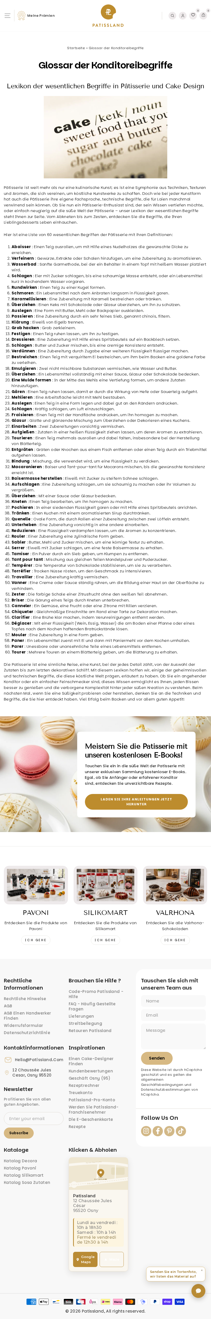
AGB (8, 1006)
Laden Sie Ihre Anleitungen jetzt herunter (136, 801)
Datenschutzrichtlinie (27, 1032)
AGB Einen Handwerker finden (27, 1015)
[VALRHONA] (175, 885)
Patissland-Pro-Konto (92, 1100)
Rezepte (77, 1126)
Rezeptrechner (84, 1085)
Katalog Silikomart (24, 1175)
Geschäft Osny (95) (90, 1078)
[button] (175, 1274)
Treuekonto (81, 1092)
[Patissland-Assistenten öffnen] (198, 1291)
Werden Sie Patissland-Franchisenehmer (94, 1109)
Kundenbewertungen (91, 1071)
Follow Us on (159, 1118)
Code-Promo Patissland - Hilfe (96, 994)
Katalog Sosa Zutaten (27, 1182)
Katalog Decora (20, 1161)
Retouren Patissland (90, 1030)
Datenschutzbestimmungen (165, 1089)
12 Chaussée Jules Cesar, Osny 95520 (31, 1073)
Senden (157, 1058)
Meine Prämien (41, 15)
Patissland (93, 1311)
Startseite (76, 48)
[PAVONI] (36, 885)
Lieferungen (81, 1016)
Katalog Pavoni (20, 1168)
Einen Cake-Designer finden (91, 1061)
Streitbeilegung (85, 1023)
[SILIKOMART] (106, 885)
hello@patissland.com (39, 1059)
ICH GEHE (36, 940)
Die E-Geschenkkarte (91, 1119)
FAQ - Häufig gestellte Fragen (92, 1006)
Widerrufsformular (23, 1025)
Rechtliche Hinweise (25, 998)
